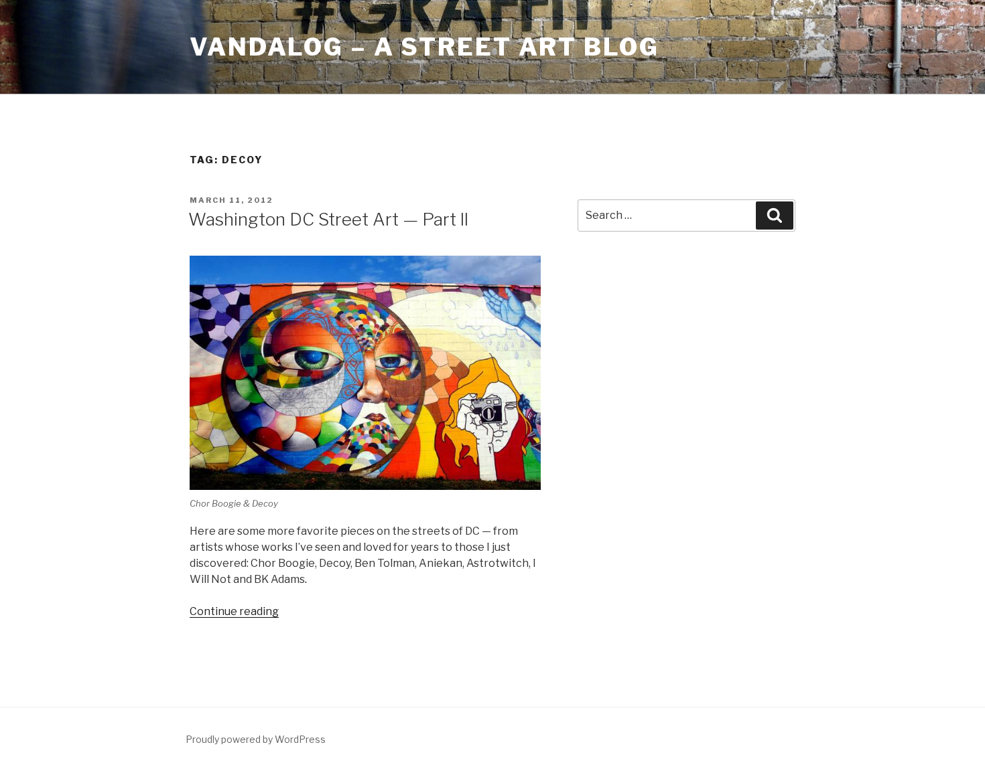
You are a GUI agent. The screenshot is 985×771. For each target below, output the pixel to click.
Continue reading (234, 611)
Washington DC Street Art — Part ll (328, 219)
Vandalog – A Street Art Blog (424, 47)
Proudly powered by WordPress (256, 739)
